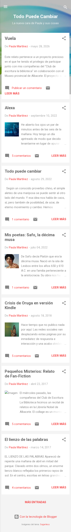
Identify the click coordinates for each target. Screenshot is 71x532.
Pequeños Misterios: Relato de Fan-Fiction (30, 373)
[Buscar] (65, 8)
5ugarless (45, 524)
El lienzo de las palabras (26, 439)
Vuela (10, 38)
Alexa (10, 107)
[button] (64, 39)
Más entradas (35, 502)
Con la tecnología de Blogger (38, 516)
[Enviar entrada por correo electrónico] (48, 89)
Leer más (12, 93)
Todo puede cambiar (23, 171)
